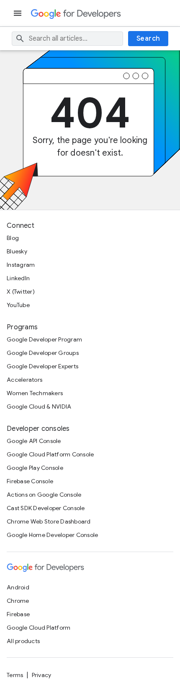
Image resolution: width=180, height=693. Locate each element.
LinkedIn (18, 278)
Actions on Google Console (44, 494)
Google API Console (34, 441)
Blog (13, 238)
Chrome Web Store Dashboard (49, 521)
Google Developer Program (44, 339)
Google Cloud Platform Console (50, 454)
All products (23, 641)
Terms (15, 675)
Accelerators (24, 379)
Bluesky (17, 251)
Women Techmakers (35, 393)
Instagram (21, 264)
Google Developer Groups (43, 353)
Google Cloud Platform (38, 627)
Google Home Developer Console (52, 535)
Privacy (41, 675)
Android (18, 587)
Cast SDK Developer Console (46, 508)
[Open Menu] (18, 13)
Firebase (18, 614)
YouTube (18, 305)
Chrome (18, 600)
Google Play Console (35, 468)
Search (148, 38)
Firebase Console (30, 481)
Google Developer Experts (42, 366)
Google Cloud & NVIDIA (39, 406)
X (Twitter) (21, 291)
